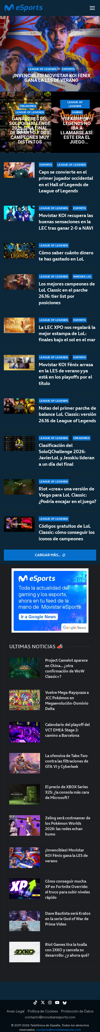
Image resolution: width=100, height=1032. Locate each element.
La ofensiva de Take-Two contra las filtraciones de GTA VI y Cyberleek (66, 761)
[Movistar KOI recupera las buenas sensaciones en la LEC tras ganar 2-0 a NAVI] (19, 213)
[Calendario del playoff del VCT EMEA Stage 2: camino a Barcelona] (24, 732)
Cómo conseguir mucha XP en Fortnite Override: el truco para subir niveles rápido (67, 889)
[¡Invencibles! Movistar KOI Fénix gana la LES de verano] (24, 857)
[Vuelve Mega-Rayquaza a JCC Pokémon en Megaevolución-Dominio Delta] (24, 700)
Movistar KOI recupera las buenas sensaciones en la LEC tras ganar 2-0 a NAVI (66, 221)
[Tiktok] (35, 1002)
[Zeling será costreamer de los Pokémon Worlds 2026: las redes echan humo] (24, 825)
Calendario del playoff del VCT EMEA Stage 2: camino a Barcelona (67, 730)
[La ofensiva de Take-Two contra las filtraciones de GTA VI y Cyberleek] (24, 763)
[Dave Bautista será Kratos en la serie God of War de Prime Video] (24, 921)
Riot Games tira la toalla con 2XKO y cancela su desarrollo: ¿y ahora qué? (67, 950)
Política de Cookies (43, 1011)
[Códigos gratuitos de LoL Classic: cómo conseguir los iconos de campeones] (19, 524)
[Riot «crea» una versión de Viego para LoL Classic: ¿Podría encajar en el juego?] (19, 487)
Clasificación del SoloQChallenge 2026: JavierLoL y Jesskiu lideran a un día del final (66, 454)
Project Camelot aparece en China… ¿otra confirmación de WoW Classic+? (66, 668)
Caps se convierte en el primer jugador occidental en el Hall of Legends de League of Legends (66, 181)
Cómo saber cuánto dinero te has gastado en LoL (66, 255)
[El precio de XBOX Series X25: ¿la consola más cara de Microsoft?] (24, 794)
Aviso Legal (15, 1011)
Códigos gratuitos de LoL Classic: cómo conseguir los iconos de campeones (67, 532)
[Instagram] (50, 1002)
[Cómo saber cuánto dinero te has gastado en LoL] (19, 250)
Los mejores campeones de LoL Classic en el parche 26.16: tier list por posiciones (67, 293)
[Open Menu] (92, 8)
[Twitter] (43, 1002)
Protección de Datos (77, 1011)
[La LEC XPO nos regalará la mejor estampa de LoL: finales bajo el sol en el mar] (19, 325)
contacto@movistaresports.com (50, 1017)
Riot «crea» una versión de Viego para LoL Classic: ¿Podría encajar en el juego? (67, 495)
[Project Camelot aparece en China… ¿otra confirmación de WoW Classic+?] (24, 668)
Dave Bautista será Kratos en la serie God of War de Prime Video (68, 919)
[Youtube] (57, 1002)
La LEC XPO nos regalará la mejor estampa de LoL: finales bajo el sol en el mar (67, 333)
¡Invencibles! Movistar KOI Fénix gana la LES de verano (51, 78)
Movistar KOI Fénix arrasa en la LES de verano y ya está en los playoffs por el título (66, 374)
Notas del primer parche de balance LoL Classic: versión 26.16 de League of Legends (67, 414)
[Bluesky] (65, 1002)
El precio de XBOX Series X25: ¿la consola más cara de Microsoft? (67, 792)
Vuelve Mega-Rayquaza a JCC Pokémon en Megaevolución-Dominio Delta (67, 700)
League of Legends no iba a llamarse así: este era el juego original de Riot (77, 130)
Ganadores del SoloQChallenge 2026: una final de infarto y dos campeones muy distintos (30, 130)
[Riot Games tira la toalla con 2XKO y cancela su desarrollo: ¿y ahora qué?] (24, 952)
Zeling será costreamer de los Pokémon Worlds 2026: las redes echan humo (67, 826)
